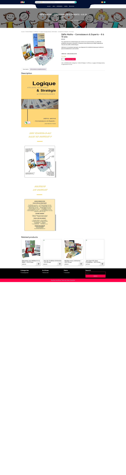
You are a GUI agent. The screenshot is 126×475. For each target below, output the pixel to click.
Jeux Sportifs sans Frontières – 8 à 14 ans (93, 261)
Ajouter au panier (70, 59)
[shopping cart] (102, 2)
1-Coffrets (36, 31)
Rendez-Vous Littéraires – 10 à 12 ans (73, 261)
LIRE (54, 6)
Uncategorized (24, 272)
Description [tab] (26, 69)
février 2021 (45, 272)
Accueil (48, 6)
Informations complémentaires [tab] (38, 69)
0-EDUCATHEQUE (28, 31)
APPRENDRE (59, 6)
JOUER (65, 6)
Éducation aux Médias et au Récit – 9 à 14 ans (31, 261)
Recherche (76, 2)
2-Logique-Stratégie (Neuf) (45, 31)
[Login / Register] (105, 2)
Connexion (67, 272)
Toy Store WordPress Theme (58, 280)
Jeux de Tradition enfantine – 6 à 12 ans (52, 261)
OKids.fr (50, 20)
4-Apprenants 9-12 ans (66, 64)
